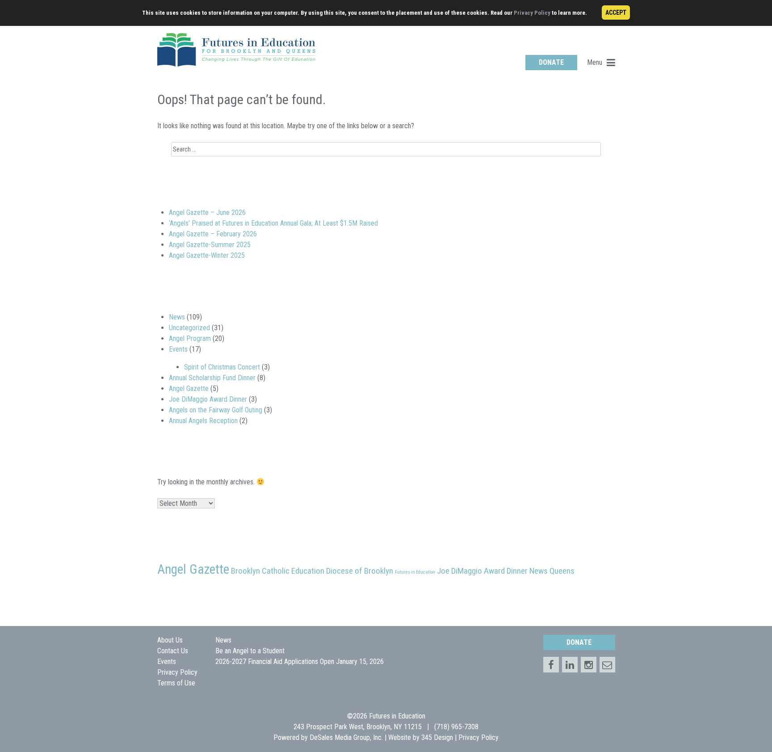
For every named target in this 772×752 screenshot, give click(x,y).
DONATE (551, 62)
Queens (562, 571)
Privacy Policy (532, 12)
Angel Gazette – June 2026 (207, 212)
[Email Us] (607, 664)
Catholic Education (293, 571)
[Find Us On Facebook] (551, 664)
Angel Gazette (189, 388)
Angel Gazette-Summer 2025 (210, 244)
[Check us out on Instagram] (588, 664)
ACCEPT (615, 12)
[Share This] (570, 664)
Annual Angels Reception (203, 420)
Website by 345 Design (420, 737)
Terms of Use (176, 683)
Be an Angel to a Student (250, 651)
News (177, 317)
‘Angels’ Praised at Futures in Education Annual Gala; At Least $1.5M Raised (273, 223)
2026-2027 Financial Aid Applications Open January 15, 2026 (299, 661)
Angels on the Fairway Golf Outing (215, 410)
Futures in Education (415, 572)
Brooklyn (245, 571)
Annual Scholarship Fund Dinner (212, 378)
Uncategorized (189, 327)
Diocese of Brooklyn (359, 571)
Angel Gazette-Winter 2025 (207, 255)
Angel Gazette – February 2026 (213, 234)
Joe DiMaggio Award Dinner (208, 399)
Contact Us (172, 651)
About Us (170, 640)
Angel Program (190, 338)
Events (178, 349)
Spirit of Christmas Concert (222, 367)
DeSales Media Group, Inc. (346, 737)
